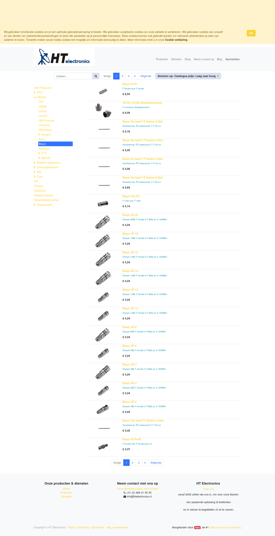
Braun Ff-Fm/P (132, 439)
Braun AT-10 (130, 308)
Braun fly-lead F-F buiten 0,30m (143, 121)
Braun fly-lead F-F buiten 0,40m (143, 159)
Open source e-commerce (225, 527)
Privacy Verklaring (78, 527)
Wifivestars (45, 130)
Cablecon (44, 148)
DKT (41, 102)
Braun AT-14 (130, 271)
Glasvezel (40, 190)
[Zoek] (96, 76)
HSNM (42, 106)
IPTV (40, 92)
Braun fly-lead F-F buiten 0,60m (143, 177)
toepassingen (45, 204)
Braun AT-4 (130, 364)
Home (66, 488)
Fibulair (38, 186)
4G (36, 181)
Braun (42, 144)
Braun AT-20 (130, 215)
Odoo (197, 527)
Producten (66, 492)
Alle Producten (42, 88)
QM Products (46, 120)
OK (251, 33)
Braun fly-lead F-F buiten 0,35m (143, 140)
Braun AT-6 (130, 346)
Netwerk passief (43, 195)
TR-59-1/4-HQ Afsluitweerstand (142, 103)
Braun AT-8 (130, 327)
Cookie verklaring (176, 40)
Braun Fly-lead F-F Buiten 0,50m (143, 420)
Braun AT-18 (130, 233)
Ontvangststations (47, 167)
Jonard (43, 116)
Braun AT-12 (130, 289)
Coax (40, 176)
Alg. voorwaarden (117, 527)
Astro (42, 139)
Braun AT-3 (130, 383)
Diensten (66, 496)
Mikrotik (46, 158)
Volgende (145, 76)
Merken (42, 97)
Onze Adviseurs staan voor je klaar (137, 488)
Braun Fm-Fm (131, 196)
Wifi (39, 172)
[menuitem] (162, 59)
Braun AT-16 (130, 252)
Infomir (43, 111)
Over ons (208, 489)
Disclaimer (98, 527)
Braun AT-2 (130, 402)
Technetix (44, 125)
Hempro (46, 134)
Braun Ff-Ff (130, 84)
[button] (188, 76)
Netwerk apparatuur (48, 162)
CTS (44, 153)
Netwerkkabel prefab (46, 200)
